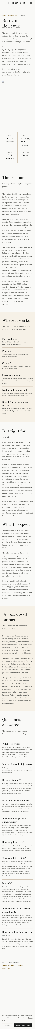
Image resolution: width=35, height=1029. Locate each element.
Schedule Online (17, 1001)
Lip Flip (20, 965)
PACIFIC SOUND (16, 3)
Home (4, 15)
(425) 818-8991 (17, 1007)
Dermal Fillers (8, 965)
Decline (8, 1025)
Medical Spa (13, 15)
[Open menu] (31, 3)
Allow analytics (23, 1025)
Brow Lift (6, 968)
